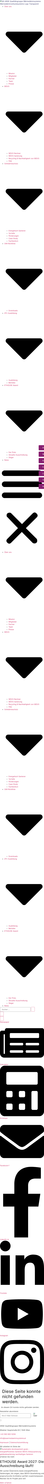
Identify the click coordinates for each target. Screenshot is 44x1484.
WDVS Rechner (15, 153)
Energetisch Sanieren (17, 231)
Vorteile (12, 233)
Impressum (4, 1442)
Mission (12, 73)
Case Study (13, 238)
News (6, 460)
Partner (12, 79)
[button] (22, 506)
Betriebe (12, 383)
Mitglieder (13, 76)
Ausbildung (13, 380)
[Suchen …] (2, 1014)
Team (11, 81)
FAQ (10, 161)
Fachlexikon (13, 241)
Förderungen (14, 236)
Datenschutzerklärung (19, 1442)
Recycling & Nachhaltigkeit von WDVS (24, 158)
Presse (11, 84)
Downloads (13, 310)
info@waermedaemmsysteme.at (13, 1438)
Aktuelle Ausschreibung (18, 455)
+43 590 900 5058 (8, 1434)
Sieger (11, 457)
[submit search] (33, 1009)
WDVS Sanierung (15, 156)
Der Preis (12, 452)
